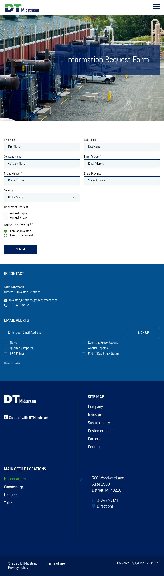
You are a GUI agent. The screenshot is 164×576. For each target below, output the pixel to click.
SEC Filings (17, 354)
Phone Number (13, 174)
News (13, 342)
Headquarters (15, 479)
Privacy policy (18, 568)
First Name (10, 140)
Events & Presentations (103, 342)
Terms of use (56, 564)
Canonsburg (13, 487)
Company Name (13, 157)
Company (95, 407)
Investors (95, 415)
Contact (94, 447)
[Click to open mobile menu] (156, 7)
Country (9, 190)
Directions (105, 507)
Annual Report (19, 213)
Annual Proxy (19, 217)
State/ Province (93, 174)
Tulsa (8, 503)
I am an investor (20, 231)
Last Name (90, 140)
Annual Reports (98, 348)
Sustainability (99, 423)
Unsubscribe (12, 363)
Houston (11, 495)
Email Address (92, 157)
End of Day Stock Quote (103, 354)
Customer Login (100, 431)
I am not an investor (23, 235)
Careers (94, 439)
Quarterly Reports (21, 348)
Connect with (29, 418)
